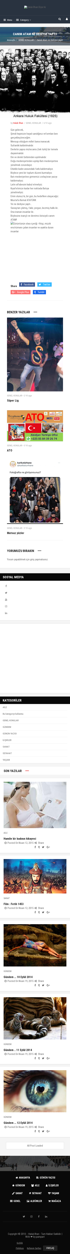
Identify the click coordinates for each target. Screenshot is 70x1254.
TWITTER (6, 592)
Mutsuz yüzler (15, 533)
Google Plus (23, 292)
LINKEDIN (6, 613)
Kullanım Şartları (34, 1248)
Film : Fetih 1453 (14, 904)
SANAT (6, 746)
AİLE (5, 707)
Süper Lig (13, 400)
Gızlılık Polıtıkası (20, 1244)
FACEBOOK (6, 586)
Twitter (46, 284)
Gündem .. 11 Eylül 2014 (18, 1050)
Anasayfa (11, 40)
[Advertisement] (35, 658)
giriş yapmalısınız (39, 559)
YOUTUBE (6, 599)
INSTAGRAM (6, 606)
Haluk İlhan (18, 123)
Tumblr (41, 292)
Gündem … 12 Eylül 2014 (18, 1123)
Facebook (29, 284)
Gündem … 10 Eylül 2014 (18, 977)
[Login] (67, 19)
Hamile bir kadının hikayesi (20, 838)
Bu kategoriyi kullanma (13, 714)
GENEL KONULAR (26, 40)
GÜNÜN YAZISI (10, 733)
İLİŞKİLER (7, 740)
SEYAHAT (7, 753)
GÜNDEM (7, 727)
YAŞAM (6, 760)
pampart (40, 1236)
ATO (9, 450)
